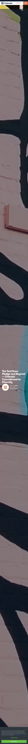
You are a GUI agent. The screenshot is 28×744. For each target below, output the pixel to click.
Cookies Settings (14, 737)
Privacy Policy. (18, 734)
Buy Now (19, 3)
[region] (14, 735)
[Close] (26, 728)
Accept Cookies (14, 741)
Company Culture (14, 388)
